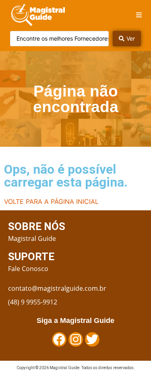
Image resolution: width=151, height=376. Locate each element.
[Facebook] (59, 339)
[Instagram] (75, 339)
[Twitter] (92, 339)
